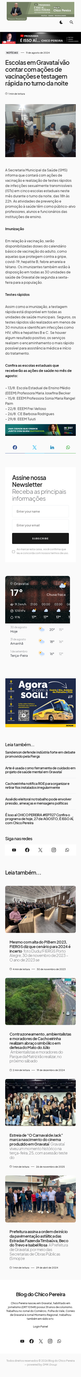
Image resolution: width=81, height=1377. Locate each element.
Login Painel (40, 1326)
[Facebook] (27, 850)
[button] (61, 22)
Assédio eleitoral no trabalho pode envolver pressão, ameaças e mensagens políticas (38, 801)
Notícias (12, 52)
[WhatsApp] (67, 850)
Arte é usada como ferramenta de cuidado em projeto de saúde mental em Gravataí (40, 770)
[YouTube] (14, 850)
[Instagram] (53, 850)
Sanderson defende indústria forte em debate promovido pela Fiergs (40, 754)
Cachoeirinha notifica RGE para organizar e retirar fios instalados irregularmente (37, 786)
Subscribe (40, 538)
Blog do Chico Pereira (40, 1294)
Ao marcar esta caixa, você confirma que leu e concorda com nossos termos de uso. (43, 551)
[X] (40, 850)
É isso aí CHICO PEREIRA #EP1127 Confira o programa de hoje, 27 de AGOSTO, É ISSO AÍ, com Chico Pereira (39, 819)
